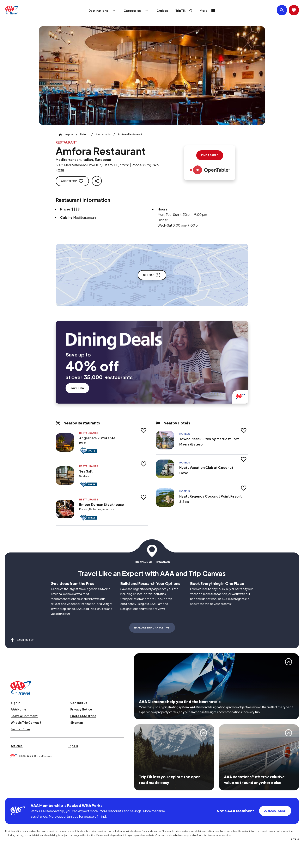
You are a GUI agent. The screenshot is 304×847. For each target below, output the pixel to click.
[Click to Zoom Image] (152, 75)
